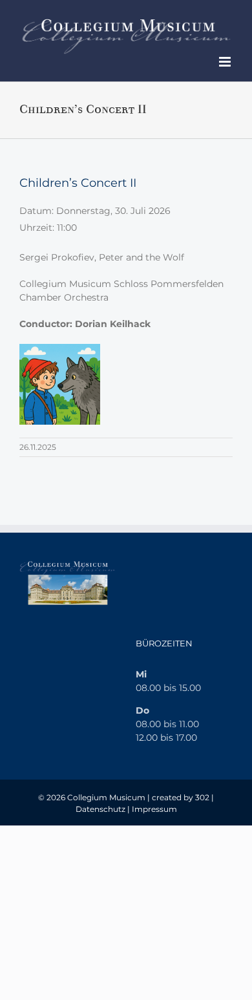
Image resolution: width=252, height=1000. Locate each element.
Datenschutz (100, 809)
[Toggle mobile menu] (226, 62)
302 (202, 797)
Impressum (154, 809)
